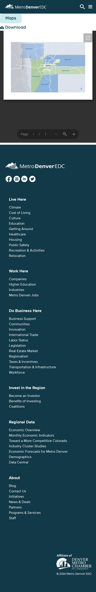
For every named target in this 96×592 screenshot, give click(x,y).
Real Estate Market (23, 351)
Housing (15, 239)
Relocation (17, 256)
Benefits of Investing (25, 401)
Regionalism (18, 356)
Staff (12, 518)
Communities (19, 324)
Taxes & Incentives (23, 362)
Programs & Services (25, 512)
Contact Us (17, 491)
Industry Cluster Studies (27, 446)
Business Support (22, 318)
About (14, 477)
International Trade (23, 335)
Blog (12, 486)
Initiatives (16, 496)
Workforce (17, 372)
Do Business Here (25, 310)
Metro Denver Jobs (24, 295)
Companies (18, 279)
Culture (15, 218)
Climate (15, 207)
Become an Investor (24, 396)
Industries (16, 290)
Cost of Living (19, 213)
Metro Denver (25, 6)
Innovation (17, 329)
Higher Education (22, 284)
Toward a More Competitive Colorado (38, 441)
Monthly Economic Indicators (31, 435)
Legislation (17, 345)
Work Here (18, 271)
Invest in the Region (27, 387)
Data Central (18, 462)
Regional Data (22, 422)
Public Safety (19, 245)
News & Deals (19, 502)
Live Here (17, 199)
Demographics (20, 457)
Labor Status (18, 340)
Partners (15, 507)
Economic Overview (24, 430)
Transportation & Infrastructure (32, 367)
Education (17, 223)
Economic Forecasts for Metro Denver (38, 451)
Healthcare (17, 234)
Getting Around (21, 229)
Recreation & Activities (26, 250)
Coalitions (17, 406)
